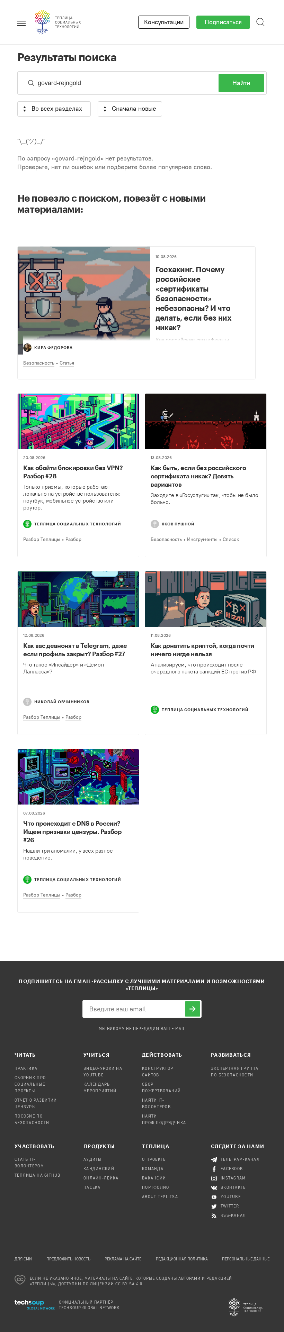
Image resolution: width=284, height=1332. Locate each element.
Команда (152, 1169)
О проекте (154, 1160)
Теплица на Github (38, 1176)
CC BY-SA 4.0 (129, 1284)
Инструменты (202, 539)
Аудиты (92, 1160)
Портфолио (155, 1188)
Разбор (73, 539)
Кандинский (98, 1169)
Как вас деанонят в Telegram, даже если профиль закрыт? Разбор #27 (75, 650)
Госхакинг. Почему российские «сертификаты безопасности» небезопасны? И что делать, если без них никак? (193, 298)
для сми (23, 1259)
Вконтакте (233, 1188)
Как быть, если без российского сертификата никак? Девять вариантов (198, 476)
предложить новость (68, 1259)
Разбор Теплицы (41, 539)
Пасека (92, 1188)
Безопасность (38, 363)
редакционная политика (182, 1259)
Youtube (231, 1197)
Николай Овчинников (61, 701)
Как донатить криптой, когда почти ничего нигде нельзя (202, 650)
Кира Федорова (53, 347)
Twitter (230, 1206)
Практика (26, 1069)
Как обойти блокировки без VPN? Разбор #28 (73, 472)
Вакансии (154, 1178)
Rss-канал (233, 1216)
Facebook (232, 1169)
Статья (67, 363)
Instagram (233, 1178)
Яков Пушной (178, 524)
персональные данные (245, 1259)
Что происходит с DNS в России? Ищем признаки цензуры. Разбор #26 (72, 831)
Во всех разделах (57, 108)
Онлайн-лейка (100, 1178)
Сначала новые (134, 108)
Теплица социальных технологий (77, 524)
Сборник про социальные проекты (30, 1084)
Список (231, 539)
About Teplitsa (160, 1197)
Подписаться (223, 22)
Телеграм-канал (240, 1160)
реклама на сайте (123, 1259)
